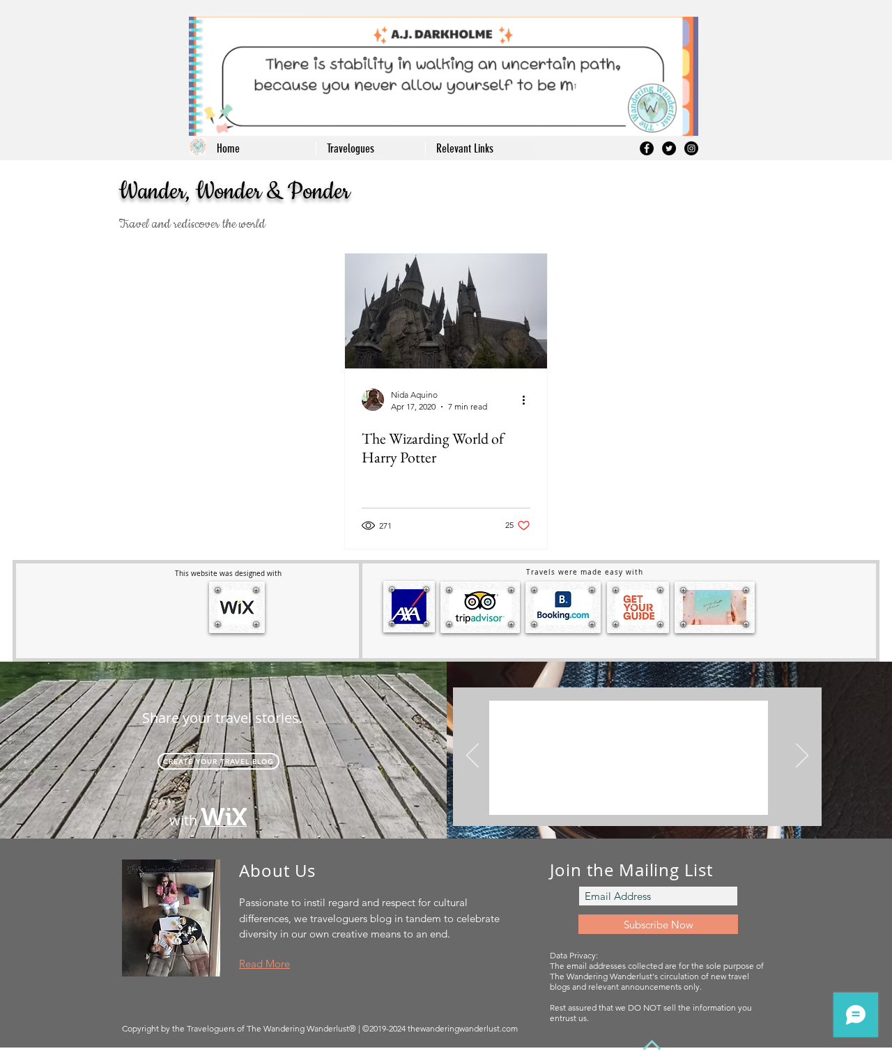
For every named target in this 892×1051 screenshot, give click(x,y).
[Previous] (472, 756)
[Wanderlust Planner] (638, 804)
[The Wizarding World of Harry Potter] (446, 311)
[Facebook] (647, 148)
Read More (264, 963)
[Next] (802, 756)
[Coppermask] (654, 804)
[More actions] (528, 399)
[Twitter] (669, 148)
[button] (479, 148)
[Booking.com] (621, 804)
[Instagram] (691, 148)
